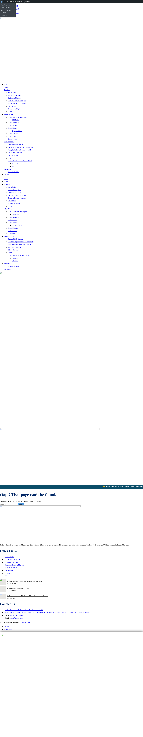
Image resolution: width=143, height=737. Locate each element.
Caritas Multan (12, 128)
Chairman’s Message (14, 98)
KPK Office (15, 120)
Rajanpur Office (17, 131)
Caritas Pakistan (25, 622)
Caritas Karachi (12, 136)
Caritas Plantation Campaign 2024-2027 (20, 161)
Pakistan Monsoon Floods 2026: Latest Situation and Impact (25, 581)
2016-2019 (15, 166)
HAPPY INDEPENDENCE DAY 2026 (18, 588)
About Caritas (12, 92)
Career (10, 111)
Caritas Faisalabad (13, 122)
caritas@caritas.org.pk (16, 618)
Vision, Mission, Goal (14, 95)
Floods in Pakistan (13, 172)
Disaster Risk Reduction (15, 144)
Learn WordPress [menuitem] (6, 10)
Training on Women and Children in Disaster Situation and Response (27, 596)
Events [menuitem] (28, 1)
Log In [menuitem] (6, 1)
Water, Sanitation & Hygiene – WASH (19, 150)
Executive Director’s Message (17, 103)
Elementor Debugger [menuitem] (16, 1)
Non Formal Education (15, 153)
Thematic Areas (9, 142)
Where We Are (8, 114)
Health (10, 158)
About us (7, 90)
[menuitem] (1, 1)
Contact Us (7, 174)
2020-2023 (15, 163)
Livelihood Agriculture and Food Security (20, 147)
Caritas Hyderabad (13, 133)
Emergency (7, 169)
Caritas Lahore (12, 125)
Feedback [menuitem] (4, 15)
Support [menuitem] (3, 12)
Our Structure (12, 106)
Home (6, 87)
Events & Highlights (14, 109)
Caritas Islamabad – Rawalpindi (17, 117)
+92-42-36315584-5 (16, 615)
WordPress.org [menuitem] (5, 5)
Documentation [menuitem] (5, 7)
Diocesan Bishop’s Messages (17, 101)
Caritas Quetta (12, 139)
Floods (6, 84)
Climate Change (13, 155)
